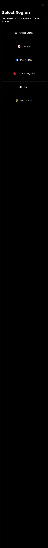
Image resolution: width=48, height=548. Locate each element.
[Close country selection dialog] (43, 5)
